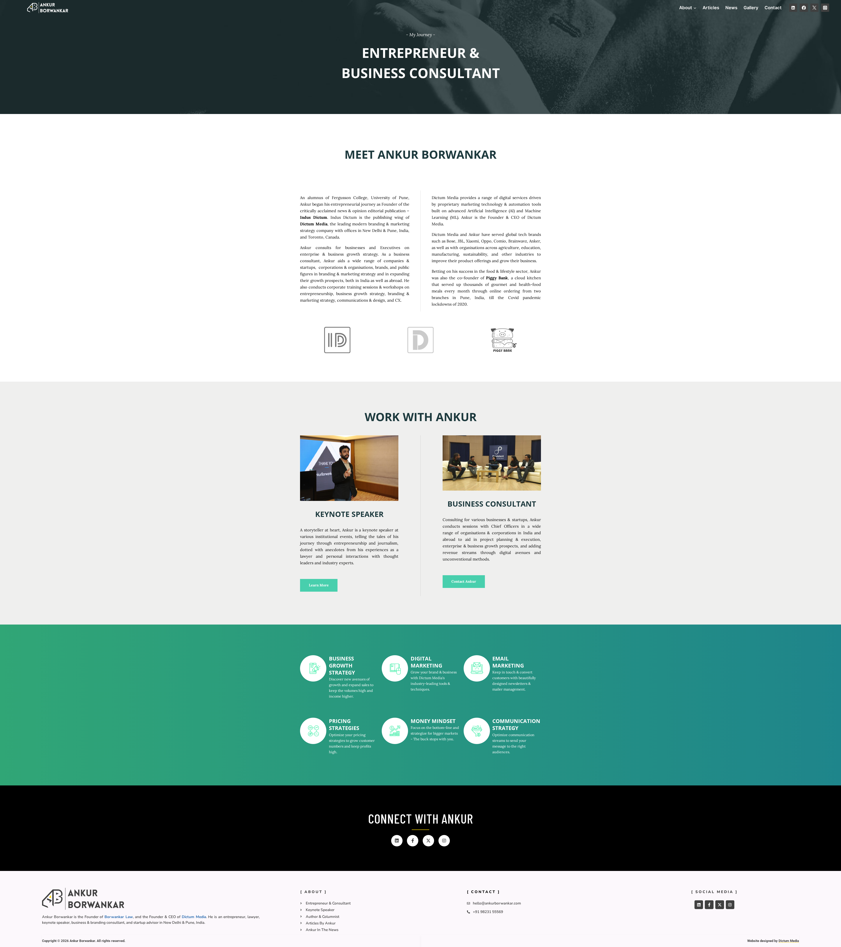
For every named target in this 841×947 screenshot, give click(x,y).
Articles (711, 7)
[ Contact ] (483, 891)
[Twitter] (814, 8)
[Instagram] (825, 8)
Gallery (751, 7)
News (731, 7)
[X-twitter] (428, 840)
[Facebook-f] (412, 840)
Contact (773, 7)
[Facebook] (804, 8)
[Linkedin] (793, 8)
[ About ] (313, 891)
